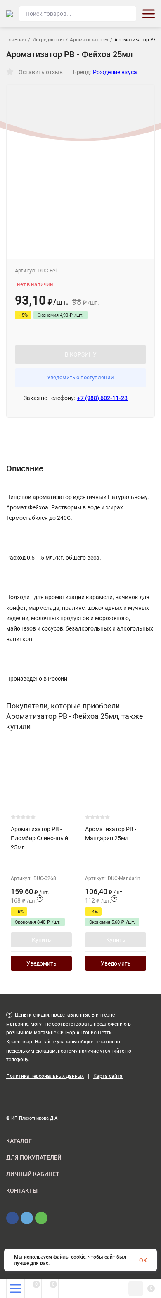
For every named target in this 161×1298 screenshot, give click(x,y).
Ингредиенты (48, 39)
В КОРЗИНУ (81, 354)
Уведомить (41, 963)
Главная (16, 39)
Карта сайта (108, 1076)
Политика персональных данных (45, 1076)
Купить (41, 940)
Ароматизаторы (89, 39)
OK (143, 1260)
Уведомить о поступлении (80, 377)
